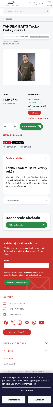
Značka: (11, 44)
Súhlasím (39, 399)
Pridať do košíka (29, 126)
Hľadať (46, 11)
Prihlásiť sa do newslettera (17, 282)
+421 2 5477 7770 (16, 309)
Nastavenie (26, 390)
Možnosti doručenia (38, 118)
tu (35, 383)
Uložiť (8, 143)
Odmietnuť (14, 399)
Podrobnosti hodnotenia (39, 36)
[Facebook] (5, 322)
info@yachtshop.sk (16, 303)
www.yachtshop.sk (16, 371)
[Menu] (49, 3)
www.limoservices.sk (35, 371)
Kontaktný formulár (17, 332)
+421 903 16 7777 (16, 314)
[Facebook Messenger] (26, 322)
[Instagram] (19, 322)
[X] (12, 322)
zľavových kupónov (33, 275)
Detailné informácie (12, 135)
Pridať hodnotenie (16, 225)
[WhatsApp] (33, 322)
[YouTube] (41, 322)
